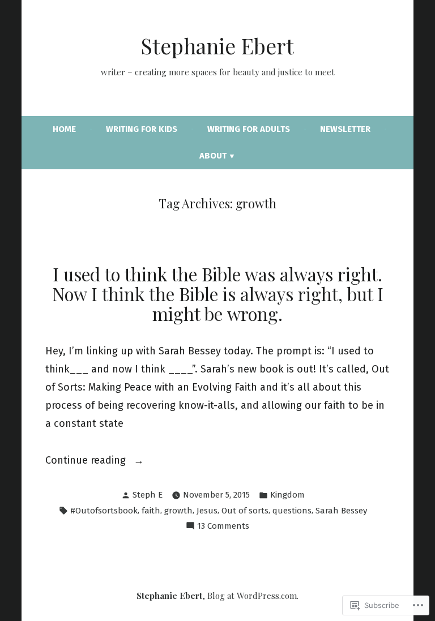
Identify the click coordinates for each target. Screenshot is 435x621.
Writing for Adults (248, 129)
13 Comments (223, 527)
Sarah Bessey (341, 511)
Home (64, 129)
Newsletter (345, 129)
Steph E (148, 495)
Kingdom (287, 495)
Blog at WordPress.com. (252, 595)
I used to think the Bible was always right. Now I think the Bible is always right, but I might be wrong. (217, 294)
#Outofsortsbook (104, 511)
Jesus (207, 511)
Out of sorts (244, 511)
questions (292, 511)
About (213, 156)
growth (178, 511)
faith (151, 511)
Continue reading (87, 461)
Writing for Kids (141, 129)
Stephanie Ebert (217, 45)
